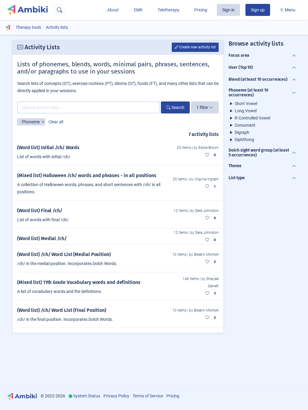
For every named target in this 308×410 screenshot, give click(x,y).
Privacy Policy (116, 395)
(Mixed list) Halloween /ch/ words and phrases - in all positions (86, 175)
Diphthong (244, 139)
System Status (86, 395)
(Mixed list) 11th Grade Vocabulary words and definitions (78, 282)
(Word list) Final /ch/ (39, 210)
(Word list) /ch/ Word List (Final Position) (61, 310)
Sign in (228, 10)
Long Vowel (246, 110)
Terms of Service (148, 395)
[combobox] (88, 107)
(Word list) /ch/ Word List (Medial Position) (64, 254)
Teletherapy (168, 10)
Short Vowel (246, 103)
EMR (138, 10)
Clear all (55, 121)
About (113, 10)
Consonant (245, 125)
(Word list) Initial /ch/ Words (48, 147)
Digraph (242, 132)
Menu (289, 10)
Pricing (200, 10)
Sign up (258, 10)
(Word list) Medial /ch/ (42, 238)
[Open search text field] (59, 10)
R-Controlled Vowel (252, 118)
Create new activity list (197, 47)
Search (177, 107)
